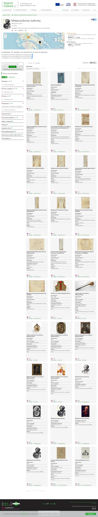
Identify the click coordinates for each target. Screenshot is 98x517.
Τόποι (6, 96)
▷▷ (94, 68)
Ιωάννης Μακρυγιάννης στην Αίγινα (59, 460)
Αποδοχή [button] (90, 514)
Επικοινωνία (86, 10)
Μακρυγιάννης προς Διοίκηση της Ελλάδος (36, 294)
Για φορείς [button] (75, 10)
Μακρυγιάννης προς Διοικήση (35, 168)
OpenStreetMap (50, 48)
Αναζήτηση (12, 66)
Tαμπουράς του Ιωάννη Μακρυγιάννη (82, 294)
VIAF (16, 30)
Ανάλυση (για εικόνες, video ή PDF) (11, 135)
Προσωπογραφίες (56, 85)
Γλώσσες (4, 124)
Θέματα (6, 81)
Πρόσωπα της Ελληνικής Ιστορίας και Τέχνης (25, 15)
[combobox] (13, 107)
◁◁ (78, 68)
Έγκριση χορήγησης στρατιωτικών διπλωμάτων (37, 127)
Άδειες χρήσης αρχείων (8, 131)
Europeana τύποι (6, 128)
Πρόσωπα (7, 103)
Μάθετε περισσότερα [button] (52, 514)
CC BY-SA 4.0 (60, 110)
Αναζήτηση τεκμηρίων (21, 10)
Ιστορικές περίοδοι (9, 117)
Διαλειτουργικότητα (46, 10)
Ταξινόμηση (29, 66)
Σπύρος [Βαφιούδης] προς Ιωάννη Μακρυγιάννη (36, 252)
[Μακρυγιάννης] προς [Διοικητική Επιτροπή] (85, 85)
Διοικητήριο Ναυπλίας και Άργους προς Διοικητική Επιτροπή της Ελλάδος (61, 128)
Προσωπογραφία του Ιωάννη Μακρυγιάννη (59, 335)
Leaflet (44, 48)
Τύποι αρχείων (6, 138)
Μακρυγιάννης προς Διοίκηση (83, 126)
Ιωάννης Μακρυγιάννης (82, 460)
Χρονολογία (6, 114)
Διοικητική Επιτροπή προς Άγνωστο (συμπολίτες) (58, 252)
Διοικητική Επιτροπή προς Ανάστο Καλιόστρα (85, 168)
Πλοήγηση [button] (33, 10)
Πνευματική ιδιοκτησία (93, 503)
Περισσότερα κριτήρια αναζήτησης (13, 69)
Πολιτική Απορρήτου (80, 502)
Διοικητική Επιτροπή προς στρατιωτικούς (34, 85)
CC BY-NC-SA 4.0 (37, 110)
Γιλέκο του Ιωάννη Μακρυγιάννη (60, 293)
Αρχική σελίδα (7, 10)
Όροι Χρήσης (87, 502)
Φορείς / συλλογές (7, 121)
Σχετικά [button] (66, 10)
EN (95, 10)
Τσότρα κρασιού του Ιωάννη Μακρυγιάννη (35, 335)
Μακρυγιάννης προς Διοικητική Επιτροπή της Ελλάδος (84, 252)
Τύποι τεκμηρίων (9, 88)
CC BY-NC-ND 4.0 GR (62, 485)
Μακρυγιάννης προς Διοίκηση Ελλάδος (83, 210)
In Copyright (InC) (85, 402)
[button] (28, 37)
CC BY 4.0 (60, 318)
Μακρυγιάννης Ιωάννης (82, 376)
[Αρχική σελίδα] (18, 4)
